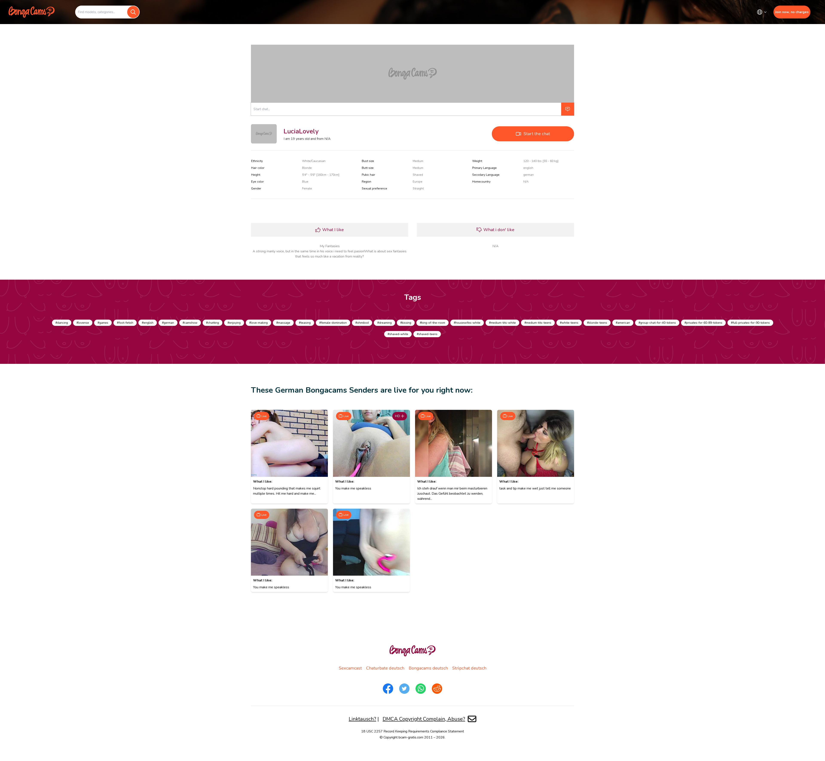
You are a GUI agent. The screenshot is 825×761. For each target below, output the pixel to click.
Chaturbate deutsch (385, 668)
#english (147, 323)
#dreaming (384, 323)
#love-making (258, 323)
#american (623, 323)
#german (168, 323)
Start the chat (537, 134)
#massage (283, 323)
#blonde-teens (597, 323)
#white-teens (569, 323)
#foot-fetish (125, 323)
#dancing (61, 323)
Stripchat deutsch (469, 668)
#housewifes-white (467, 323)
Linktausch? (362, 718)
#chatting (212, 323)
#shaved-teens (427, 334)
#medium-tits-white (502, 323)
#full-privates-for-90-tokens (750, 323)
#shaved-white (398, 334)
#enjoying (234, 323)
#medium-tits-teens (537, 323)
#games (103, 323)
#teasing (305, 323)
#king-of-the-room (432, 323)
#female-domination (333, 323)
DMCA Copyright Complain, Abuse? (424, 718)
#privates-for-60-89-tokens (703, 323)
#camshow (190, 323)
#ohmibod (362, 323)
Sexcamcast (350, 668)
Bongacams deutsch (428, 668)
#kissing (405, 323)
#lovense (82, 323)
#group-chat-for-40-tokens (657, 323)
